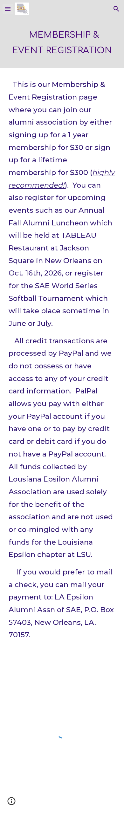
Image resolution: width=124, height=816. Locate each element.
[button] (7, 8)
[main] (62, 43)
